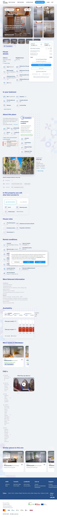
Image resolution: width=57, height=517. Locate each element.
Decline (28, 262)
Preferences (16, 262)
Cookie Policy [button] (39, 257)
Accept (40, 262)
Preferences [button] (33, 258)
